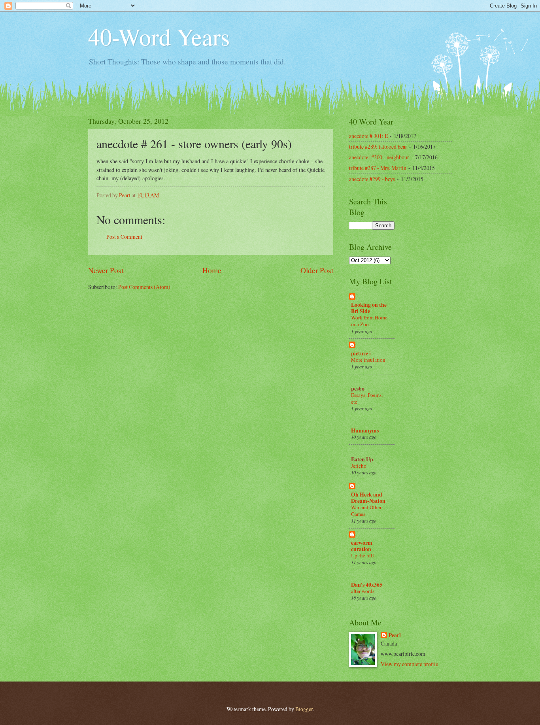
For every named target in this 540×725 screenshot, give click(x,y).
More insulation (368, 359)
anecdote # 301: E (368, 136)
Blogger (304, 709)
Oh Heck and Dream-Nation (368, 498)
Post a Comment (124, 236)
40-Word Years (159, 36)
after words (362, 591)
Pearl (395, 635)
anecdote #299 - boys (372, 179)
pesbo (357, 389)
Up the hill (362, 555)
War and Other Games (366, 510)
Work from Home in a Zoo (369, 321)
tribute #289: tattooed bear (378, 146)
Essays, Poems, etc (367, 398)
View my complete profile (409, 664)
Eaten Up (362, 459)
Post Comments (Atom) (144, 287)
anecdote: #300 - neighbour (379, 157)
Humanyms (365, 430)
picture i (361, 353)
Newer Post (105, 270)
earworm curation (361, 546)
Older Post (316, 270)
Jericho (358, 465)
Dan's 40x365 (366, 585)
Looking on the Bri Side (369, 308)
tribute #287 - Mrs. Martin (377, 168)
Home (211, 270)
